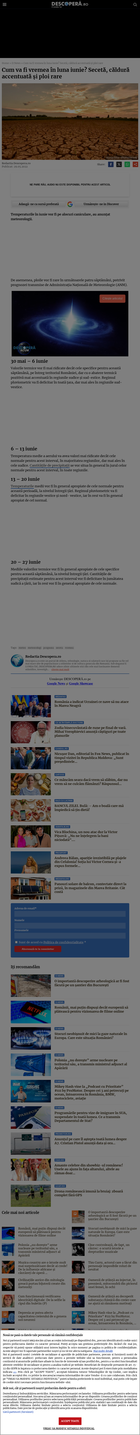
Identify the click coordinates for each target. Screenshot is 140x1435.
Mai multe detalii (103, 1351)
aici (14, 1372)
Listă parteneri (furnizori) (18, 1411)
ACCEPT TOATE (70, 1421)
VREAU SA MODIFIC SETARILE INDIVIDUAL (69, 1428)
